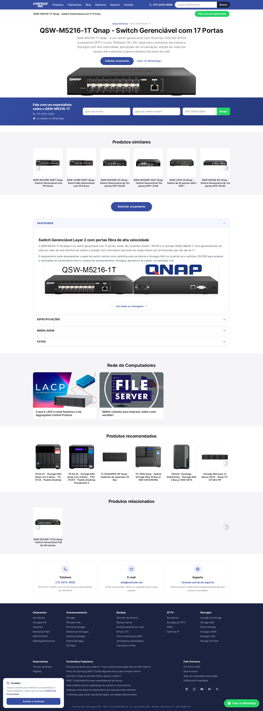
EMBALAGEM (45, 330)
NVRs (170, 627)
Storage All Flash (209, 640)
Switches (38, 627)
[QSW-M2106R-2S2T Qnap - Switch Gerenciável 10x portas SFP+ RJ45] (148, 163)
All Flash (70, 645)
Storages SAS (207, 636)
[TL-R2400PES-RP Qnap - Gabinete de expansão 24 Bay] (115, 457)
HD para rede (73, 622)
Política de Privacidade (196, 680)
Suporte (115, 4)
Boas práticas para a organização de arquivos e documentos (98, 685)
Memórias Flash (41, 631)
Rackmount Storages (77, 631)
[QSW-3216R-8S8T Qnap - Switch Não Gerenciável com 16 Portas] (81, 163)
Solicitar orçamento (117, 60)
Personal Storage (75, 627)
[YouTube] (202, 689)
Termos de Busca (42, 666)
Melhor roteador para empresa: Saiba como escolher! (129, 413)
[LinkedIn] (187, 689)
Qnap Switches (120, 23)
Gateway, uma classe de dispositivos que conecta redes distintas (101, 689)
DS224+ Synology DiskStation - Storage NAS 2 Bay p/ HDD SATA (181, 476)
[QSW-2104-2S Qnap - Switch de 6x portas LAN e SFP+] (182, 163)
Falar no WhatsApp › (150, 60)
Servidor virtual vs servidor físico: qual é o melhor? (93, 676)
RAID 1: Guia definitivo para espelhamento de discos (94, 680)
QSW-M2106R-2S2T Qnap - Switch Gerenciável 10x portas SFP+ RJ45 (148, 183)
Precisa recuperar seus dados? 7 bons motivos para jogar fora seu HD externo (108, 666)
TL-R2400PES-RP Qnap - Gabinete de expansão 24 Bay (115, 476)
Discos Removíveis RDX (129, 636)
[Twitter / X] (217, 689)
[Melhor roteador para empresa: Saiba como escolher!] (131, 390)
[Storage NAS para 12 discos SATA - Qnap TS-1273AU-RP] (215, 457)
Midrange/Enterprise (44, 640)
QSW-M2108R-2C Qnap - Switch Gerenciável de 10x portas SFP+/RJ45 (115, 183)
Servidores (39, 617)
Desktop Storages (76, 636)
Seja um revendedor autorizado (200, 676)
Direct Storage (208, 627)
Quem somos (191, 671)
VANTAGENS (45, 223)
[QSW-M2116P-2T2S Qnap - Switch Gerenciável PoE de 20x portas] (48, 522)
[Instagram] (194, 689)
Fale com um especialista (212, 13)
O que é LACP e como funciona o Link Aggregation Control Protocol (58, 413)
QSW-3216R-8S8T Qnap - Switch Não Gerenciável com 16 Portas (81, 183)
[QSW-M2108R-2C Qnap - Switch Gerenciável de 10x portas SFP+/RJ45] (115, 163)
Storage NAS (207, 622)
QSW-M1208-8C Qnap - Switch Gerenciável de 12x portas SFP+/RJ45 (215, 183)
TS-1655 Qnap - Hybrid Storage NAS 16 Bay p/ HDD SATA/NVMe (148, 476)
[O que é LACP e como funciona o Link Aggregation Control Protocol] (65, 390)
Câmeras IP (173, 631)
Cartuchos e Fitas (126, 645)
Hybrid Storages (75, 640)
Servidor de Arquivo (127, 617)
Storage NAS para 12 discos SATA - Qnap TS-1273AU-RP (215, 476)
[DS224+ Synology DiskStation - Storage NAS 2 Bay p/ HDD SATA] (181, 457)
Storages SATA (208, 631)
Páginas (37, 671)
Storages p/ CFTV (176, 622)
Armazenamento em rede (130, 627)
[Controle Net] (40, 5)
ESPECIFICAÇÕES (48, 319)
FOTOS (41, 341)
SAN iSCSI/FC (40, 636)
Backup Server (124, 622)
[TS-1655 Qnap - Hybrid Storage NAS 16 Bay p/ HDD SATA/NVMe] (148, 457)
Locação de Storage (211, 617)
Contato (128, 4)
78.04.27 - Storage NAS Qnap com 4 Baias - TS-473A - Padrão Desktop (48, 476)
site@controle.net (131, 582)
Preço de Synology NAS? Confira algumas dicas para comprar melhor (103, 671)
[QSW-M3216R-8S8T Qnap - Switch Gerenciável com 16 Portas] (48, 163)
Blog (88, 4)
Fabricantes (74, 4)
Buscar (223, 4)
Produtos (58, 4)
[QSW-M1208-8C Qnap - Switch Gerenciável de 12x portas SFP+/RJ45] (215, 163)
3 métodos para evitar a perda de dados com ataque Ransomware (101, 694)
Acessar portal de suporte (198, 582)
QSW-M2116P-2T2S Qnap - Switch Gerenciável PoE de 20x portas (47, 542)
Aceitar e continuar (33, 701)
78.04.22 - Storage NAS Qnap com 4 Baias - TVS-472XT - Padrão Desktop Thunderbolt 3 (81, 478)
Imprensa (100, 4)
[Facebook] (209, 689)
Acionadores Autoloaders (130, 640)
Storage (70, 617)
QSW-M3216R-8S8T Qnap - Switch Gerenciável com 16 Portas (48, 183)
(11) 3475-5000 (65, 582)
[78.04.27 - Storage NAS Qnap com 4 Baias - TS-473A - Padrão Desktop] (48, 457)
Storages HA (39, 622)
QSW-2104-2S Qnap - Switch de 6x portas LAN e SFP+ (181, 183)
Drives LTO (122, 631)
